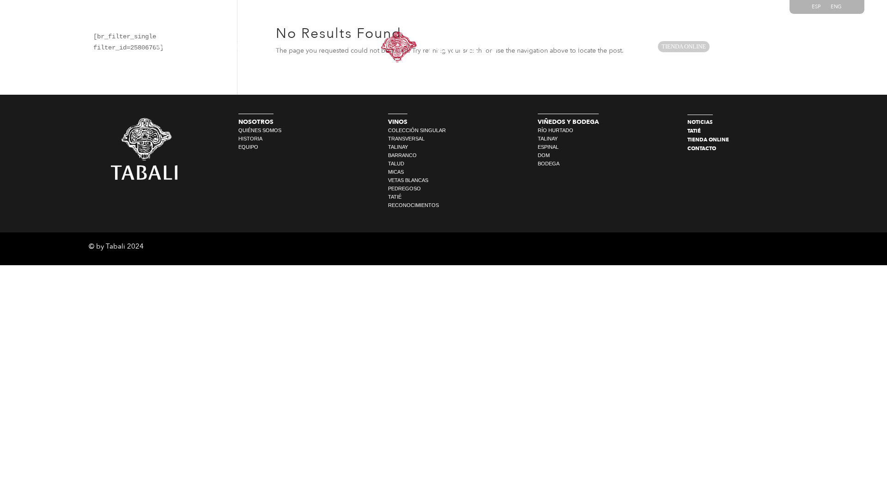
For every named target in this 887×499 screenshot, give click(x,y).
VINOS (230, 46)
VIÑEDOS (285, 46)
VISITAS (583, 46)
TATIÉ (626, 46)
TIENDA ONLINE (684, 46)
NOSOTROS (171, 46)
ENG (836, 7)
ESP (816, 7)
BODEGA (345, 46)
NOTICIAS (533, 46)
